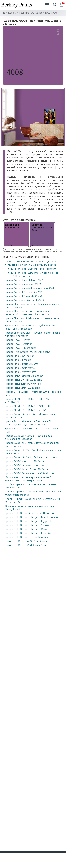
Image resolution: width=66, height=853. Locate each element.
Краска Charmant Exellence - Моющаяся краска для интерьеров (32, 306)
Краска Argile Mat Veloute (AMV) (23, 296)
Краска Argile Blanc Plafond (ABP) (24, 280)
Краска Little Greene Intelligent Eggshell (28, 521)
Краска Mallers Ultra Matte (20, 367)
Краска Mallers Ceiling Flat (19, 355)
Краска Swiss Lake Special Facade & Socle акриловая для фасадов (28, 437)
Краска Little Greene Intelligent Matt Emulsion (31, 517)
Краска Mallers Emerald (18, 359)
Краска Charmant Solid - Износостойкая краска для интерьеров (32, 320)
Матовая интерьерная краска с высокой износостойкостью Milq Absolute (28, 479)
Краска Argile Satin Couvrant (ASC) (24, 300)
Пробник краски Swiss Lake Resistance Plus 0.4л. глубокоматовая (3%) (33, 493)
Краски (12, 12)
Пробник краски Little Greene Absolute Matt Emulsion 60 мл (30, 486)
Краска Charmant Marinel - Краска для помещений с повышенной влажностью (28, 313)
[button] (5, 117)
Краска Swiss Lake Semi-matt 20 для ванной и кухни (31, 430)
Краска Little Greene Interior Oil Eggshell (28, 351)
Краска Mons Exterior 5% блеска (23, 379)
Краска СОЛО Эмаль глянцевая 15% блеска (29, 473)
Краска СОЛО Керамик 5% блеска (24, 465)
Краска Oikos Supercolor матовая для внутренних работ (33, 393)
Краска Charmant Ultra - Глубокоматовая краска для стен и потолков (32, 334)
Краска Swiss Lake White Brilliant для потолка (31, 457)
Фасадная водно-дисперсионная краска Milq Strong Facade (31, 508)
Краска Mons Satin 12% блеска (22, 387)
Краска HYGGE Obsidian (18, 343)
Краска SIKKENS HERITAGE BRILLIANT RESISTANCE (27, 401)
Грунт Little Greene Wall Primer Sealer (26, 545)
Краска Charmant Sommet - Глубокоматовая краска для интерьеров (30, 327)
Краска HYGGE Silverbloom (20, 347)
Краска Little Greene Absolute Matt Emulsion (30, 513)
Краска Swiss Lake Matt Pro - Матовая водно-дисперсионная (31, 416)
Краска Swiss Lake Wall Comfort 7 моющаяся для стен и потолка (33, 452)
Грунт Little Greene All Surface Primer (26, 541)
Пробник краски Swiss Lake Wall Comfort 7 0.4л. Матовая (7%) (32, 500)
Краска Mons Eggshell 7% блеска (24, 375)
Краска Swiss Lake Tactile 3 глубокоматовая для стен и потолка (32, 445)
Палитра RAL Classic (30, 12)
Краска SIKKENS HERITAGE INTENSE (26, 410)
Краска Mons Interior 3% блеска (23, 383)
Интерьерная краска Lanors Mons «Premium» (31, 268)
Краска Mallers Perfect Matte (21, 363)
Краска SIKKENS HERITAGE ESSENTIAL (28, 406)
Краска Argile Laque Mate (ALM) (23, 284)
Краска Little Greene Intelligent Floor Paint (29, 533)
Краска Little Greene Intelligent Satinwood (29, 525)
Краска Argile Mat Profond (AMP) (24, 292)
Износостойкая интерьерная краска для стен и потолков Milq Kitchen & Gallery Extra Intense (32, 263)
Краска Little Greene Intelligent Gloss (26, 529)
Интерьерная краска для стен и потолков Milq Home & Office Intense (31, 274)
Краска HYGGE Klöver (17, 339)
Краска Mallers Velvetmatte (20, 371)
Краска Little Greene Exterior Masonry (26, 537)
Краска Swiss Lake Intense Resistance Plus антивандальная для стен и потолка (29, 423)
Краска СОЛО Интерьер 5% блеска (25, 461)
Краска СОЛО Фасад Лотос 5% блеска (27, 469)
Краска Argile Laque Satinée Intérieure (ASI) (29, 288)
